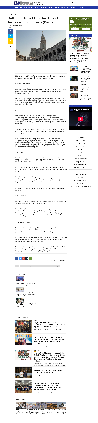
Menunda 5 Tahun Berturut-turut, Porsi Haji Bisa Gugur (51, 411)
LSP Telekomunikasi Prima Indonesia (80, 186)
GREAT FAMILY (43, 7)
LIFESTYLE (51, 7)
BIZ (32, 7)
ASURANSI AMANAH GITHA (80, 168)
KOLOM (36, 7)
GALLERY (57, 7)
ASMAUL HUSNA (65, 7)
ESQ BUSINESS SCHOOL (80, 159)
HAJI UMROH (80, 7)
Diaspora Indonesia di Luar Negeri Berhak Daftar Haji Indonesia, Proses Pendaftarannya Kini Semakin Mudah (26, 294)
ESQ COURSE (80, 156)
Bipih (48, 266)
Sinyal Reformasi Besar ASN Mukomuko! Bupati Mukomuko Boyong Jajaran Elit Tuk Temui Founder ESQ (49, 325)
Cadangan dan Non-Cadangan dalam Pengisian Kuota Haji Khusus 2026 (31, 411)
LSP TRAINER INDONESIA (81, 165)
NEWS (21, 7)
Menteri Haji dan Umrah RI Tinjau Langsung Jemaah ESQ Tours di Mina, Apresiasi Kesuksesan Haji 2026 (26, 305)
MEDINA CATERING (80, 174)
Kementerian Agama (55, 266)
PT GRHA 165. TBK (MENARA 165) (80, 171)
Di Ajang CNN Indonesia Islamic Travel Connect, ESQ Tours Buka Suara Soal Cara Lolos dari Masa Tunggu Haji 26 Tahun (25, 283)
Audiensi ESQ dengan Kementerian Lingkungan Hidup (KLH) (48, 371)
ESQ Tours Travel (32, 266)
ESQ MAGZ (80, 153)
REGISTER (82, 2)
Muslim (39, 266)
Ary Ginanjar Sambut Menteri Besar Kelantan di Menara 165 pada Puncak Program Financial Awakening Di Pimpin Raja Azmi (85, 80)
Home (9, 14)
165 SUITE (80, 149)
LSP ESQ (80, 177)
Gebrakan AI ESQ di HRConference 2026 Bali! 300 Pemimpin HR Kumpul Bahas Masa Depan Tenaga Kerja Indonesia (49, 340)
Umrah (25, 266)
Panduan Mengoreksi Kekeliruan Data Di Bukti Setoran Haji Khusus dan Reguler (20, 412)
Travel (17, 266)
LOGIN (77, 2)
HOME (16, 7)
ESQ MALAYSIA (80, 162)
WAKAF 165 (80, 183)
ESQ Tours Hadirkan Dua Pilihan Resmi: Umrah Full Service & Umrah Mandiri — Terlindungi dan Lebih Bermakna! (61, 413)
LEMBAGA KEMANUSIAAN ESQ (80, 180)
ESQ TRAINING (80, 140)
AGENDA (73, 7)
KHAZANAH (27, 7)
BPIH (44, 266)
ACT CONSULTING (80, 143)
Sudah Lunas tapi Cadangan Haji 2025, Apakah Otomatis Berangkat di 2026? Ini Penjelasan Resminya (41, 413)
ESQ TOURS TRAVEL (80, 146)
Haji (21, 266)
